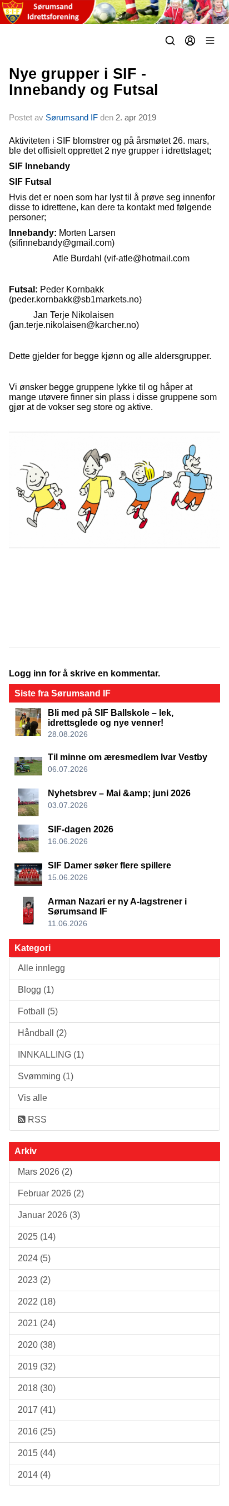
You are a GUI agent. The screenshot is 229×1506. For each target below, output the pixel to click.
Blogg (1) (36, 989)
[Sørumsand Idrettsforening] (114, 12)
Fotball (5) (38, 1011)
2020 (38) (37, 1345)
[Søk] (170, 40)
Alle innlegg (41, 968)
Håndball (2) (42, 1033)
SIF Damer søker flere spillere (109, 865)
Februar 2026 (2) (51, 1193)
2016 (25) (37, 1431)
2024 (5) (34, 1258)
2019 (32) (37, 1366)
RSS (36, 1119)
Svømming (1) (45, 1076)
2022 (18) (37, 1301)
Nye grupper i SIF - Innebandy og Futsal (83, 81)
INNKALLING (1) (51, 1054)
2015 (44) (37, 1453)
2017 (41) (37, 1409)
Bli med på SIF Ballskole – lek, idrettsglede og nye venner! (110, 717)
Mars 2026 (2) (45, 1171)
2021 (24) (37, 1323)
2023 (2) (34, 1280)
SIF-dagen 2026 (80, 829)
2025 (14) (37, 1236)
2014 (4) (34, 1474)
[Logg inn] (190, 40)
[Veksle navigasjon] (210, 40)
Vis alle (32, 1098)
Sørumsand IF (72, 117)
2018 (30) (37, 1388)
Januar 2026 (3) (49, 1215)
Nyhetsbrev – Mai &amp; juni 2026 (119, 793)
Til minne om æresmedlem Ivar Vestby (127, 757)
